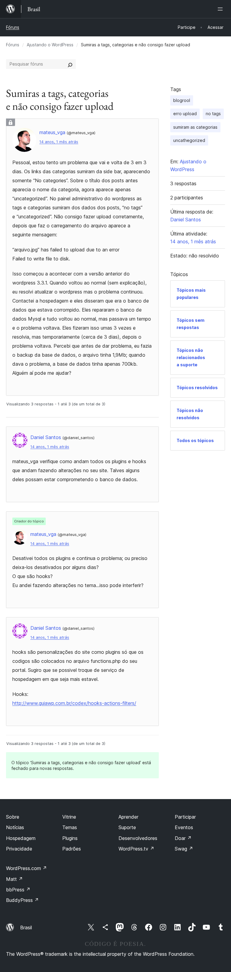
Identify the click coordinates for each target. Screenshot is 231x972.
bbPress (18, 890)
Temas (69, 827)
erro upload (185, 113)
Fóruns (12, 27)
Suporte (127, 827)
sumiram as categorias (195, 127)
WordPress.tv (136, 849)
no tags (213, 113)
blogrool (181, 100)
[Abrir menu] (221, 9)
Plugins (70, 838)
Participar (185, 817)
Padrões (71, 849)
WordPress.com (26, 868)
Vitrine (69, 817)
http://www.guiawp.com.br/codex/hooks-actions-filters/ (74, 703)
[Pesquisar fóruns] (70, 64)
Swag (184, 849)
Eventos (184, 827)
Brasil (26, 927)
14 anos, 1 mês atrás (58, 142)
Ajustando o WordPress (50, 44)
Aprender (128, 817)
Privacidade (19, 849)
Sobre (12, 817)
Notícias (15, 827)
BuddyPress (22, 900)
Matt (14, 879)
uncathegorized (189, 140)
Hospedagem (20, 838)
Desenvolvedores (138, 838)
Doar (183, 838)
